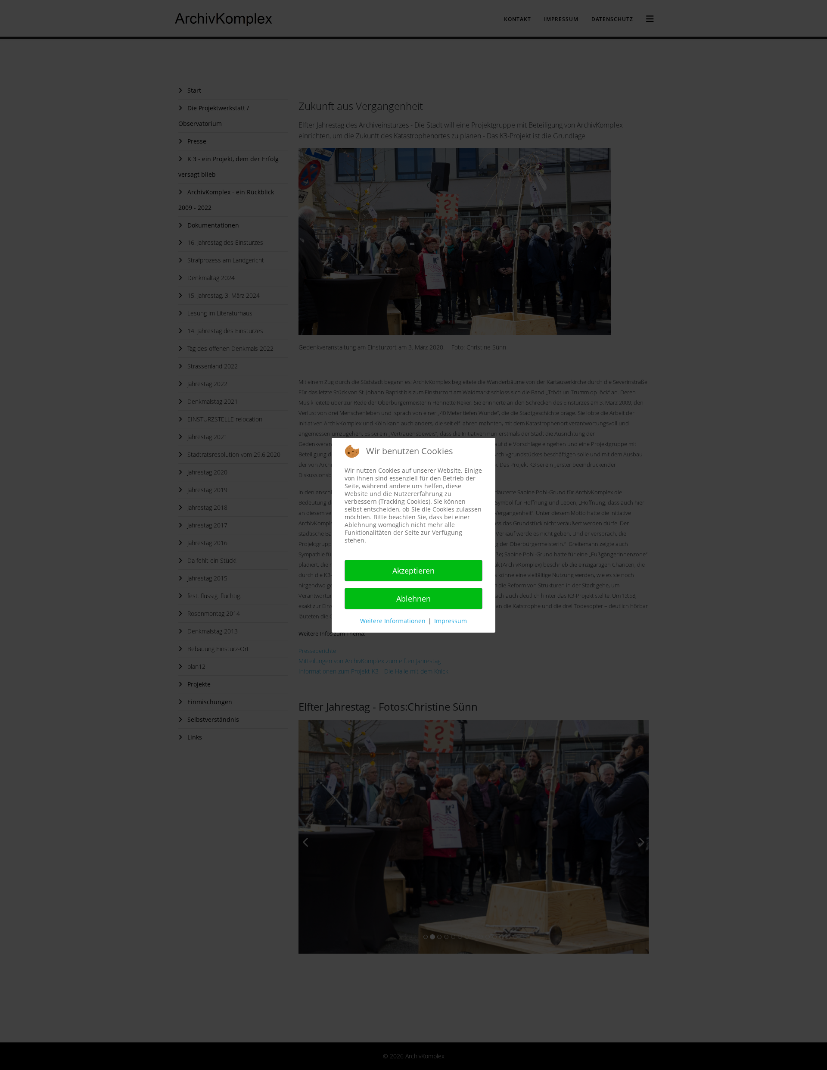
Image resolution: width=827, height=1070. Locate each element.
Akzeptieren (413, 570)
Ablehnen (413, 598)
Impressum (450, 621)
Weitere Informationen (393, 621)
